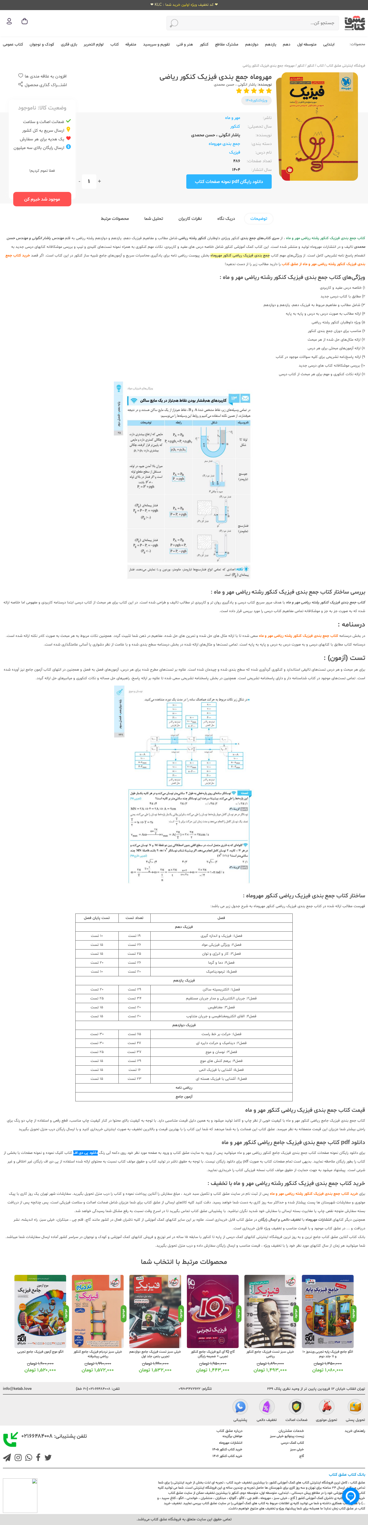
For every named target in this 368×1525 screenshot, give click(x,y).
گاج (301, 1456)
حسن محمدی (224, 84)
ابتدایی (328, 44)
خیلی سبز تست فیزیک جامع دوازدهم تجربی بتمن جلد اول (155, 1354)
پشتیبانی (240, 1420)
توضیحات (258, 219)
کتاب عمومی (13, 44)
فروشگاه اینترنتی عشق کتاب (345, 65)
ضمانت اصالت (296, 1420)
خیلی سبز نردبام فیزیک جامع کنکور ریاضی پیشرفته (98, 1354)
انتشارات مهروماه (230, 1443)
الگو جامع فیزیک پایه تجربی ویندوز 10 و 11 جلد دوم (327, 1354)
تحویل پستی (355, 1420)
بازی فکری (69, 44)
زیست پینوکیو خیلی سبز (287, 1436)
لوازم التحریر (93, 44)
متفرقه (130, 44)
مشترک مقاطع (226, 44)
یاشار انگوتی (246, 84)
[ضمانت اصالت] (296, 1407)
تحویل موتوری (326, 1420)
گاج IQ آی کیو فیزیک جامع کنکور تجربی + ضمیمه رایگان (213, 1354)
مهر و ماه (232, 118)
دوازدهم (251, 44)
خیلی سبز (297, 1449)
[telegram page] (7, 1458)
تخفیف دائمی (267, 1420)
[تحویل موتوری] (327, 1407)
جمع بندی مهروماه (224, 144)
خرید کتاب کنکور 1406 (227, 1456)
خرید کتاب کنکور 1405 (227, 1449)
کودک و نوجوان (42, 44)
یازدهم (270, 44)
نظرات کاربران (190, 219)
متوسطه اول (307, 44)
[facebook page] (37, 1458)
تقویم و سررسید (156, 44)
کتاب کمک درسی (292, 1443)
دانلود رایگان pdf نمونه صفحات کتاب (229, 182)
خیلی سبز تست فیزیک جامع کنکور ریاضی (270, 1354)
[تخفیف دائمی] (267, 1407)
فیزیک (234, 153)
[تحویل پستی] (355, 1407)
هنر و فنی (185, 44)
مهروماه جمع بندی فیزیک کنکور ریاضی (269, 65)
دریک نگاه (226, 219)
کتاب (114, 44)
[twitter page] (47, 1458)
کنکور (204, 44)
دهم (286, 44)
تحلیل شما (153, 219)
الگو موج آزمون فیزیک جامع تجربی (40, 1352)
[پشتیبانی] (240, 1407)
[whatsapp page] (27, 1458)
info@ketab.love (17, 1389)
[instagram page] (17, 1458)
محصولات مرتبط (115, 219)
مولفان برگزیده (232, 1436)
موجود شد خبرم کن (42, 199)
